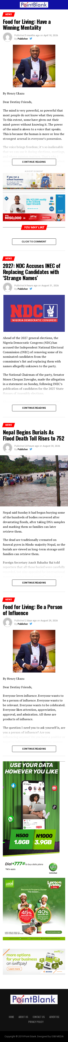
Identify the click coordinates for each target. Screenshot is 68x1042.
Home (11, 1017)
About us (23, 1017)
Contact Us (39, 1017)
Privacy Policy (35, 1022)
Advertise (54, 1017)
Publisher (23, 38)
